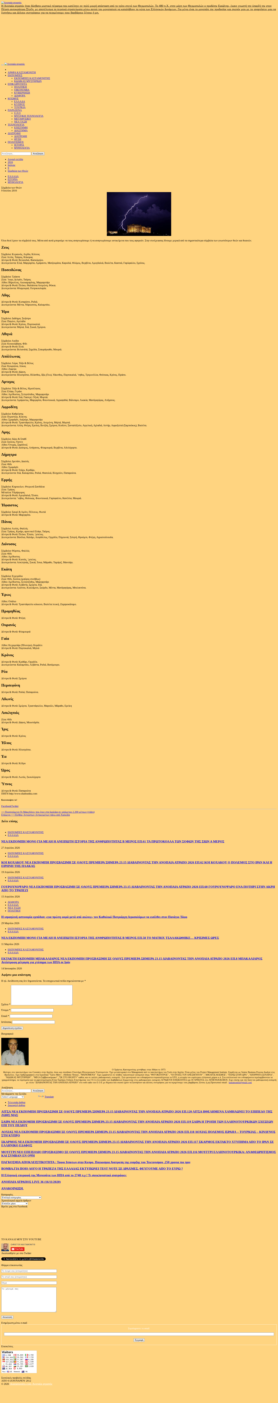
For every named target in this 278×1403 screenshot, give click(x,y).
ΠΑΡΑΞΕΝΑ (15, 110)
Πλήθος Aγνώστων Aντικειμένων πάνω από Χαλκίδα (35, 815)
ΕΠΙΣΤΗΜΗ (21, 127)
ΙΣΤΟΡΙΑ (19, 145)
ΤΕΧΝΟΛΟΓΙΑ (16, 124)
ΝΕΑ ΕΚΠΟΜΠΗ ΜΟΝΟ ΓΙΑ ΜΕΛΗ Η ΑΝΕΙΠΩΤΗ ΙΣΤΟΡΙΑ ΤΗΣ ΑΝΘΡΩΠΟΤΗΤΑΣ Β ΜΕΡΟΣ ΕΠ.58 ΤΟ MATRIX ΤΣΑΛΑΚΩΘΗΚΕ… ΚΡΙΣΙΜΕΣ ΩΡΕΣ (110, 938)
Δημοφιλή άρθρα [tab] (16, 1105)
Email (5, 1016)
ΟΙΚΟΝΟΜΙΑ (21, 89)
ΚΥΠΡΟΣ (19, 104)
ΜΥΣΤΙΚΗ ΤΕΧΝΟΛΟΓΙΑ (28, 116)
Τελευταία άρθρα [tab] (16, 1102)
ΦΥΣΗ (17, 139)
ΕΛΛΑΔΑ (19, 101)
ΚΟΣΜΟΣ (13, 98)
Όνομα (5, 1010)
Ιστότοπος (6, 1022)
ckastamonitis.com (21, 1383)
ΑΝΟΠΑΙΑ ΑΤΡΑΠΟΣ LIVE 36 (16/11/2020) (31, 1182)
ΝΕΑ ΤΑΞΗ (20, 121)
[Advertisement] (139, 38)
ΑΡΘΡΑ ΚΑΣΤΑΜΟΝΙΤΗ (22, 72)
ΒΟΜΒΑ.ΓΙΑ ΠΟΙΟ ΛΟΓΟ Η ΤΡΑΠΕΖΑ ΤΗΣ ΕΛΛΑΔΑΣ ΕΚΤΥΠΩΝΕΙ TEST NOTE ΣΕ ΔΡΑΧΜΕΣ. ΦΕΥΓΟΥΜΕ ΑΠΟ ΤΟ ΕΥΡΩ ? (92, 1168)
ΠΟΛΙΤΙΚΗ (20, 87)
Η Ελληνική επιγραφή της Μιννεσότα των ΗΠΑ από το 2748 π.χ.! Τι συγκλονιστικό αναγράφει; (64, 1175)
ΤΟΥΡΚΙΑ (20, 107)
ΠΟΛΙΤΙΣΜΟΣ (16, 142)
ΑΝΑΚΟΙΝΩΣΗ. (12, 1188)
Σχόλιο (5, 1004)
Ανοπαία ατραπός (42, 1383)
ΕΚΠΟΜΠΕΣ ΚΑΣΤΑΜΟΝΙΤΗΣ (32, 78)
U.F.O (17, 113)
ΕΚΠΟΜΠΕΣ (15, 75)
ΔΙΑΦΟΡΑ (19, 95)
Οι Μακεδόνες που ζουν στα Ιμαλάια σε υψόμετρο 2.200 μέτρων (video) (48, 812)
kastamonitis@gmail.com (240, 1082)
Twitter (15, 806)
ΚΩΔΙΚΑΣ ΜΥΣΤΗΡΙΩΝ (28, 81)
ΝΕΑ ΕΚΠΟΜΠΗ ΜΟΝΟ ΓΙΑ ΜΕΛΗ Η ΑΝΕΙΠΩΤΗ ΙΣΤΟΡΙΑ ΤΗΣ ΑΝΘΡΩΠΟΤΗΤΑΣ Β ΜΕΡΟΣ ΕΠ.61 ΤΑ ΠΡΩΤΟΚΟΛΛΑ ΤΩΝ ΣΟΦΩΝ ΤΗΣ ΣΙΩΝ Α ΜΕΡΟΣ (112, 841)
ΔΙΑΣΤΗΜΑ (21, 130)
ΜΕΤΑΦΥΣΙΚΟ (22, 118)
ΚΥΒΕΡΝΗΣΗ (22, 92)
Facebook (6, 806)
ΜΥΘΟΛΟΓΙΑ (22, 147)
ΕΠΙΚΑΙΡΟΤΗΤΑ (17, 84)
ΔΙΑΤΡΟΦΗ (14, 133)
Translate (49, 1096)
